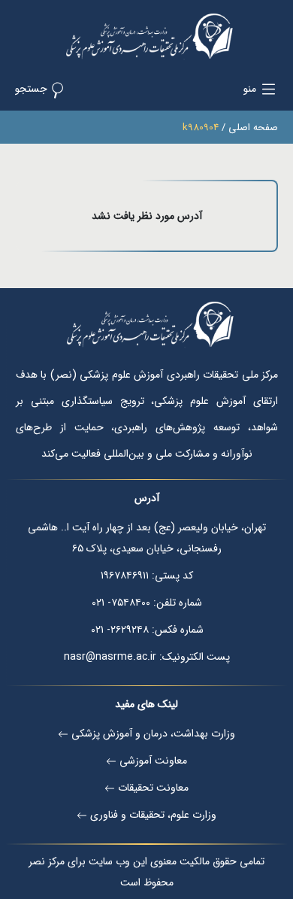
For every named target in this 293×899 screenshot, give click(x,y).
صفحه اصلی (253, 127)
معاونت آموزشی (153, 760)
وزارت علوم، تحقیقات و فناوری (153, 814)
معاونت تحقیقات (153, 787)
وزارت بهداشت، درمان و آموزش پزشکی (153, 733)
